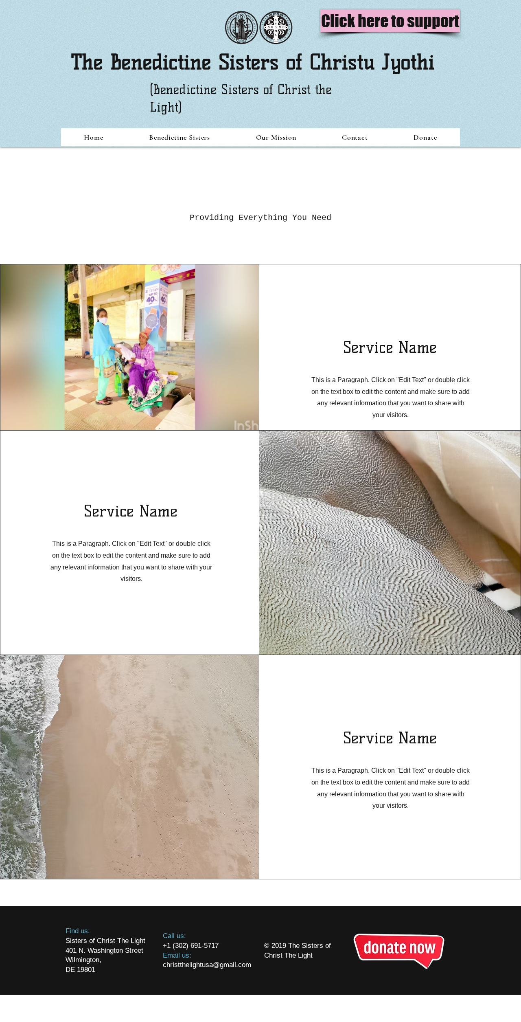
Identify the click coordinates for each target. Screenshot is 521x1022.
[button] (179, 137)
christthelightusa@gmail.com (207, 965)
